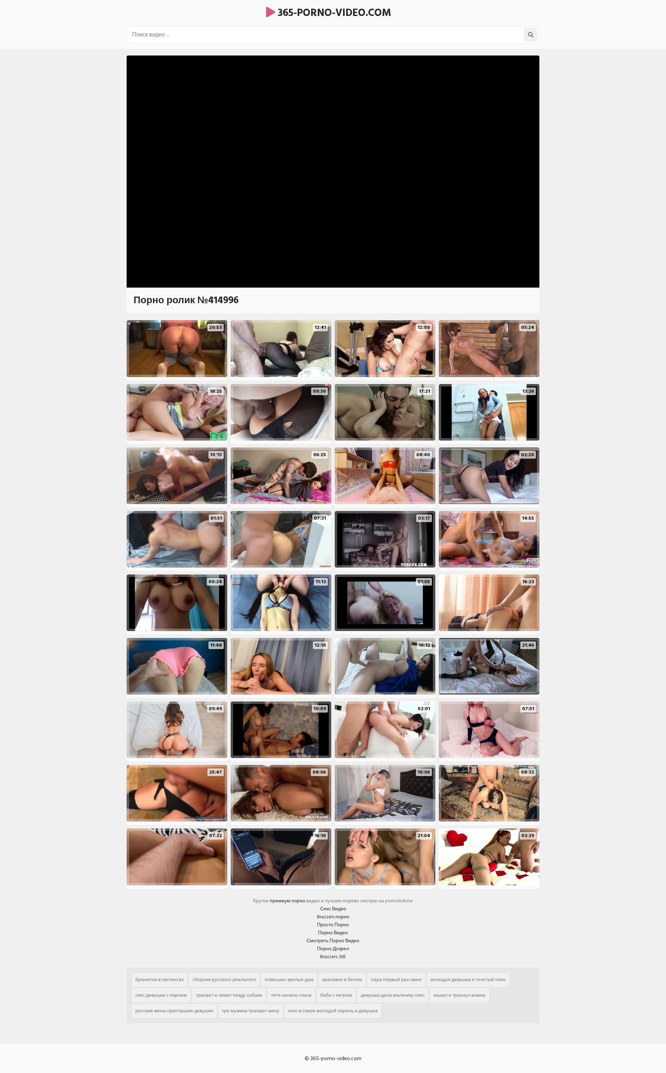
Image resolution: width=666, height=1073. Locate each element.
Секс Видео (333, 909)
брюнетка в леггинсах (159, 979)
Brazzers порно (333, 917)
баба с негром (336, 995)
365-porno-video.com (333, 13)
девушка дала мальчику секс (393, 995)
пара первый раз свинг (396, 979)
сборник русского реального (224, 979)
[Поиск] (531, 35)
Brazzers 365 (333, 957)
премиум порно (287, 901)
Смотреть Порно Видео (333, 941)
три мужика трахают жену (250, 1011)
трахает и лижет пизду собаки (229, 995)
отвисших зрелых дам (289, 979)
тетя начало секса (291, 995)
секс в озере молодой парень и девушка (333, 1011)
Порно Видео (333, 933)
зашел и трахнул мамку (459, 995)
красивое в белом (342, 979)
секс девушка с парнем (161, 995)
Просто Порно (333, 925)
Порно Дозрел (333, 949)
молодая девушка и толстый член (468, 979)
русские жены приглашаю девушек (174, 1011)
